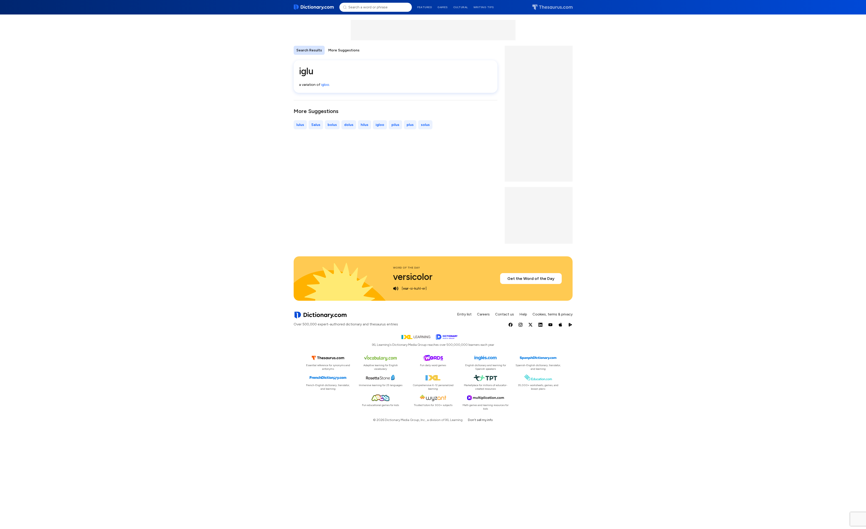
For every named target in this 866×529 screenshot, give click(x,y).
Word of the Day (406, 267)
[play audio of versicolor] (395, 288)
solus (425, 125)
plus (410, 125)
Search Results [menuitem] (309, 50)
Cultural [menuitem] (460, 7)
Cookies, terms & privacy (553, 314)
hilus (364, 125)
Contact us (504, 314)
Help (523, 314)
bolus (332, 125)
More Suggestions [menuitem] (344, 50)
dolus (348, 125)
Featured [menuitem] (424, 7)
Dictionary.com (314, 7)
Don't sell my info (480, 420)
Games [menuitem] (442, 7)
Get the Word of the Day (530, 278)
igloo (325, 84)
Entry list (464, 314)
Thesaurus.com (552, 7)
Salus (315, 125)
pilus (395, 125)
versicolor (412, 276)
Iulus (300, 125)
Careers (483, 314)
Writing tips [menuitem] (483, 7)
